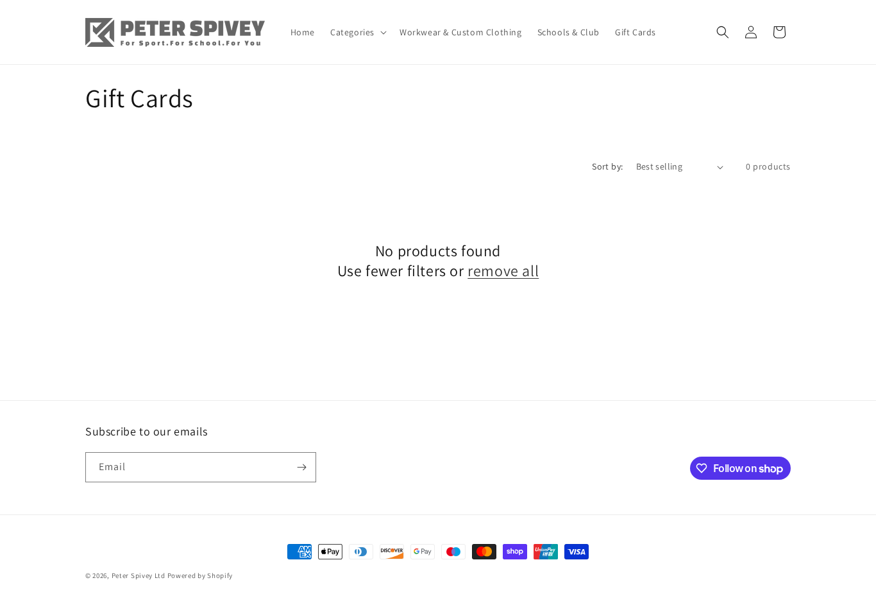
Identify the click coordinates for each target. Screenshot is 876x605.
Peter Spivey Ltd (138, 575)
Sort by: (607, 166)
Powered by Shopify (200, 575)
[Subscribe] (301, 467)
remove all (503, 271)
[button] (357, 32)
